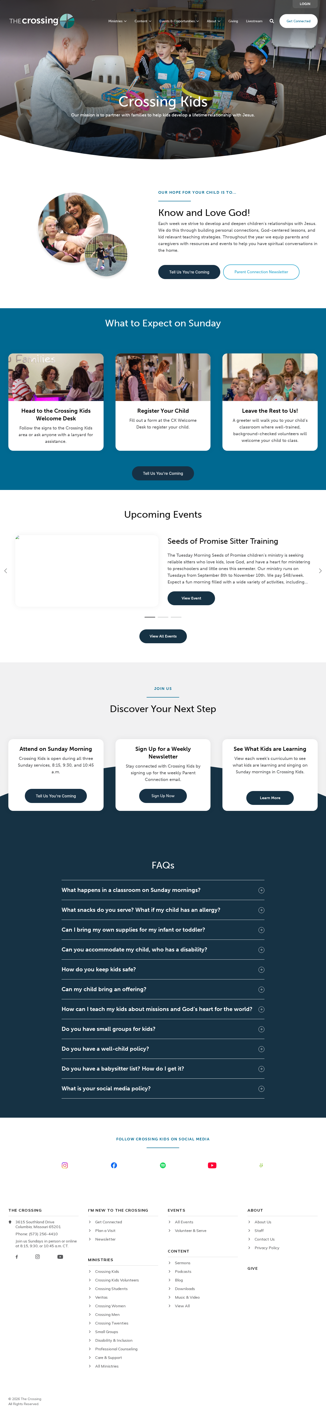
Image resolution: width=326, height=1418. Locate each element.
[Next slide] (320, 571)
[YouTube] (60, 1256)
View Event (191, 598)
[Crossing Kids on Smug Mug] (261, 1165)
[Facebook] (17, 1257)
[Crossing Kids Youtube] (212, 1165)
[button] (272, 21)
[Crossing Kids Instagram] (65, 1165)
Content (141, 21)
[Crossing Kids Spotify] (163, 1165)
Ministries (115, 21)
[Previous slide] (6, 571)
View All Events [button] (163, 636)
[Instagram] (37, 1256)
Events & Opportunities (177, 21)
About (211, 21)
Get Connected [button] (298, 21)
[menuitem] (305, 4)
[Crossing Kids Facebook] (114, 1165)
